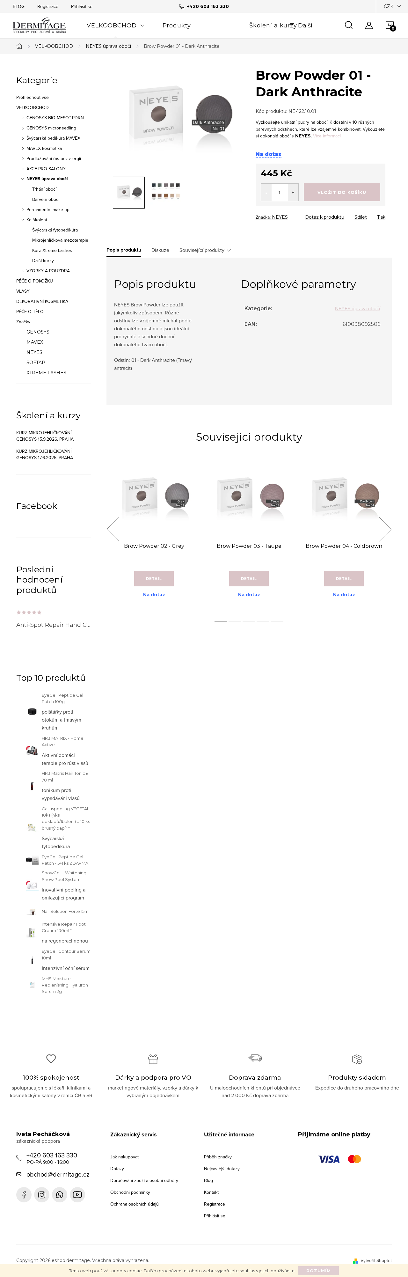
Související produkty (201, 249)
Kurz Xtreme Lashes (52, 250)
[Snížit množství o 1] (266, 192)
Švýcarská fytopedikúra (55, 230)
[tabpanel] (153, 536)
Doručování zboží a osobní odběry (144, 1180)
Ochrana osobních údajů (134, 1204)
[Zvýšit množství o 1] (293, 192)
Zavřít (291, 215)
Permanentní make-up (47, 209)
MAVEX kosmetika (44, 148)
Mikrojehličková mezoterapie (60, 240)
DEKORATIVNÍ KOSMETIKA (42, 301)
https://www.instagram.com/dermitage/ (41, 1194)
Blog (208, 1180)
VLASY (23, 291)
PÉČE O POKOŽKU (34, 281)
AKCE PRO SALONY (46, 168)
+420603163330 (59, 1194)
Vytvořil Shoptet (376, 1260)
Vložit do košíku (341, 192)
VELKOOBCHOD (32, 107)
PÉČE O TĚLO (30, 311)
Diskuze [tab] (160, 249)
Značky (23, 322)
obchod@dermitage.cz (57, 1174)
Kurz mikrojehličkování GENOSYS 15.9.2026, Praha (45, 435)
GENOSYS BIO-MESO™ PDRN (55, 117)
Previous (112, 529)
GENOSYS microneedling (51, 128)
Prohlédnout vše (32, 97)
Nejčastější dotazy (222, 1168)
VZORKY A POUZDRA (48, 271)
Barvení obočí (45, 199)
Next (385, 529)
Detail (154, 579)
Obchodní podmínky (130, 1192)
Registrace (47, 6)
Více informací (327, 136)
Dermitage (24, 1194)
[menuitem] (116, 25)
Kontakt (211, 1192)
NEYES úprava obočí (47, 179)
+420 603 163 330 (51, 1157)
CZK (388, 6)
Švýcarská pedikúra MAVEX (53, 138)
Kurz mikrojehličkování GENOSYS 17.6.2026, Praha (44, 454)
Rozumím (318, 1270)
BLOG (19, 6)
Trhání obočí (44, 189)
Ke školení (36, 220)
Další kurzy (43, 260)
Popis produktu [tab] (123, 249)
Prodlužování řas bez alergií (53, 158)
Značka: (272, 217)
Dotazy (117, 1168)
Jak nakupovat (124, 1157)
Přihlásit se (81, 6)
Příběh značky (218, 1157)
